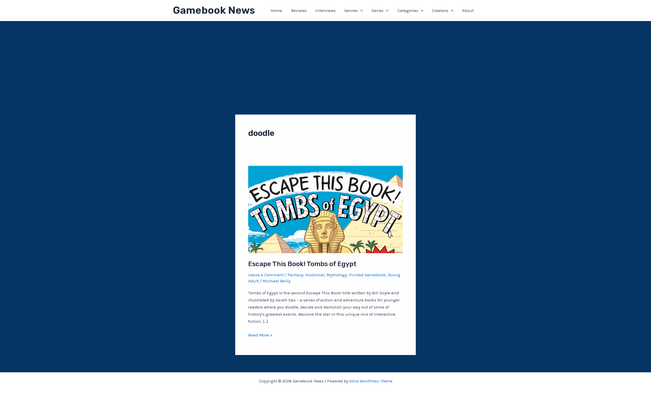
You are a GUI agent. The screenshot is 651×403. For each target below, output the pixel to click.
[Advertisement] (325, 59)
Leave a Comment (266, 274)
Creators (440, 10)
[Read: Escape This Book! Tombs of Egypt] (325, 209)
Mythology (337, 274)
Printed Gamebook (367, 274)
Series (377, 10)
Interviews (325, 10)
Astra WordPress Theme (370, 381)
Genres (351, 10)
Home (276, 10)
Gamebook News (214, 10)
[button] (360, 10)
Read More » (260, 335)
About (468, 10)
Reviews (299, 10)
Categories (407, 10)
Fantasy (295, 274)
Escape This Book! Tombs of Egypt (302, 264)
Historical (314, 274)
